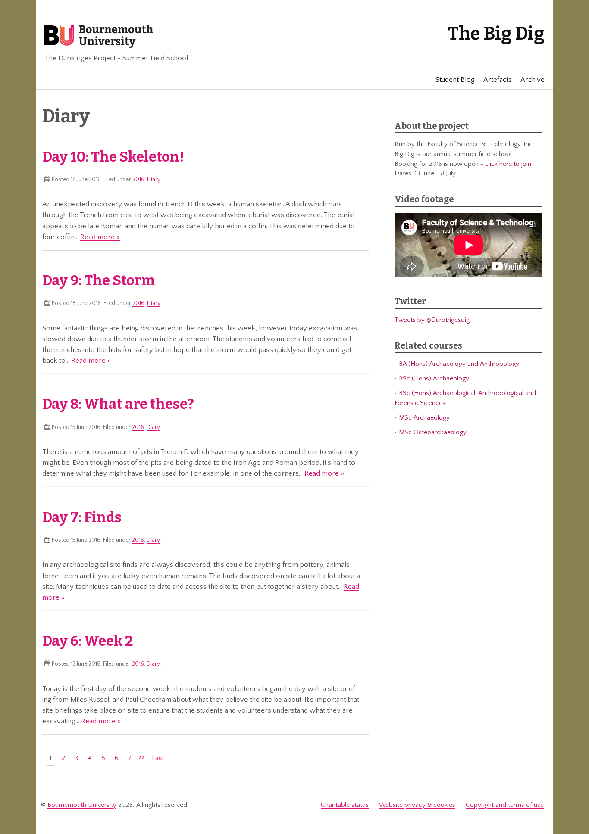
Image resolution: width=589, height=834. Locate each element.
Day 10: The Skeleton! (113, 156)
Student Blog (455, 80)
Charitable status (345, 805)
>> (142, 757)
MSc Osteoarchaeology (433, 432)
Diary (153, 180)
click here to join (508, 164)
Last (158, 758)
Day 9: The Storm (98, 280)
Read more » (100, 237)
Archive (532, 80)
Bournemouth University (98, 37)
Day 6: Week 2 (87, 641)
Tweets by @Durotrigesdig (432, 320)
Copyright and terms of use (505, 805)
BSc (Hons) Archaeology (434, 378)
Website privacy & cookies (417, 805)
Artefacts (497, 80)
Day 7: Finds (82, 517)
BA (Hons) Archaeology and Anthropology (459, 363)
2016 (138, 180)
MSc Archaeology (424, 417)
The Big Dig (496, 33)
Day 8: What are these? (118, 404)
